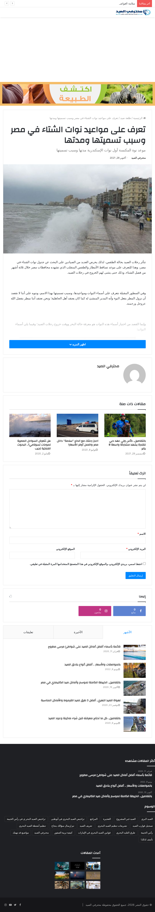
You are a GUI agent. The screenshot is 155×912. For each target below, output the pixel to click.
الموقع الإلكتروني (65, 548)
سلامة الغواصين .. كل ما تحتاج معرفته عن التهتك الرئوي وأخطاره (99, 3)
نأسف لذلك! (147, 839)
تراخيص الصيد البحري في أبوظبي (67, 818)
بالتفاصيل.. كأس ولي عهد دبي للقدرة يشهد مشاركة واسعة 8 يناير (127, 444)
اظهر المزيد (79, 344)
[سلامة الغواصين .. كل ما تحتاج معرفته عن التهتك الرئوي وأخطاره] (62, 866)
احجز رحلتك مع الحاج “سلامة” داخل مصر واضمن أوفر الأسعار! (77, 442)
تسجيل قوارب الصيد (143, 825)
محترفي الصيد (138, 157)
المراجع (93, 818)
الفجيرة (107, 818)
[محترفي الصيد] (133, 12)
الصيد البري (147, 818)
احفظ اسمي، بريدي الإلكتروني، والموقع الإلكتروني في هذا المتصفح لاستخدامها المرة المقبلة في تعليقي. (86, 564)
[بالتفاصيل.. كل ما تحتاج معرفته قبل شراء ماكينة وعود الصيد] (135, 724)
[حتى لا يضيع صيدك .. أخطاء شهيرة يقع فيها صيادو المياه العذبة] (77, 885)
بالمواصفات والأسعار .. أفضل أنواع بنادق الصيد (92, 664)
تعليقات (28, 632)
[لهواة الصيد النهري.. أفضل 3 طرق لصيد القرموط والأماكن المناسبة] (135, 706)
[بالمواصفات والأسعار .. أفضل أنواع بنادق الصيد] (135, 670)
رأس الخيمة (147, 832)
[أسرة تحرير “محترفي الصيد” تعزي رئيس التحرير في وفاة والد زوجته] (77, 866)
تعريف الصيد (86, 825)
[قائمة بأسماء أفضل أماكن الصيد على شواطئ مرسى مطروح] (135, 652)
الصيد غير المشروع (126, 818)
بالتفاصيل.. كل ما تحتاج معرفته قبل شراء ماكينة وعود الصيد (84, 718)
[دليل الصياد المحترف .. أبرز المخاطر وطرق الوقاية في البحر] (93, 866)
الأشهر (127, 632)
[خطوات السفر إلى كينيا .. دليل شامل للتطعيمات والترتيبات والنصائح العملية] (62, 875)
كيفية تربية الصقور (63, 832)
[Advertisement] (77, 50)
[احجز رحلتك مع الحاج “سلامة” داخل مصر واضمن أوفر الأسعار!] (77, 425)
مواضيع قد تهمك (21, 832)
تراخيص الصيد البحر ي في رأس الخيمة (26, 818)
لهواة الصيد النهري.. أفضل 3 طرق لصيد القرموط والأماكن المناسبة (80, 700)
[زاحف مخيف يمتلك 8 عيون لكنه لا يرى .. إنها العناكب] (62, 885)
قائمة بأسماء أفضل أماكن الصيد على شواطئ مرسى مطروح (84, 646)
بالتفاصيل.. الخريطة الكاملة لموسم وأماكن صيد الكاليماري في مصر (80, 682)
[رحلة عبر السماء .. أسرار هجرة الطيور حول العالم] (93, 875)
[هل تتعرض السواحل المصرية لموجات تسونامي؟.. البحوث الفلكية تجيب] (30, 425)
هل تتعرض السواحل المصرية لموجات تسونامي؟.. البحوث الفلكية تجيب (34, 444)
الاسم (141, 533)
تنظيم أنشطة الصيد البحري (32, 825)
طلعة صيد (125, 118)
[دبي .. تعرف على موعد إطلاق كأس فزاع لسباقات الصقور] (93, 885)
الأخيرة (78, 632)
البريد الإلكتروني (136, 548)
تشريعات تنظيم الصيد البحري (112, 825)
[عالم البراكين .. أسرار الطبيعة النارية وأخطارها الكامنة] (77, 875)
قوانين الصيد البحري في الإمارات (94, 832)
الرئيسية (138, 118)
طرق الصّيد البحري (125, 832)
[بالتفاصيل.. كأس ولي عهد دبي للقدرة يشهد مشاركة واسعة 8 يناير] (125, 425)
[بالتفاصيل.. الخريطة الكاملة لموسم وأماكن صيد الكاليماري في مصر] (135, 688)
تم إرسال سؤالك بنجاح (62, 825)
